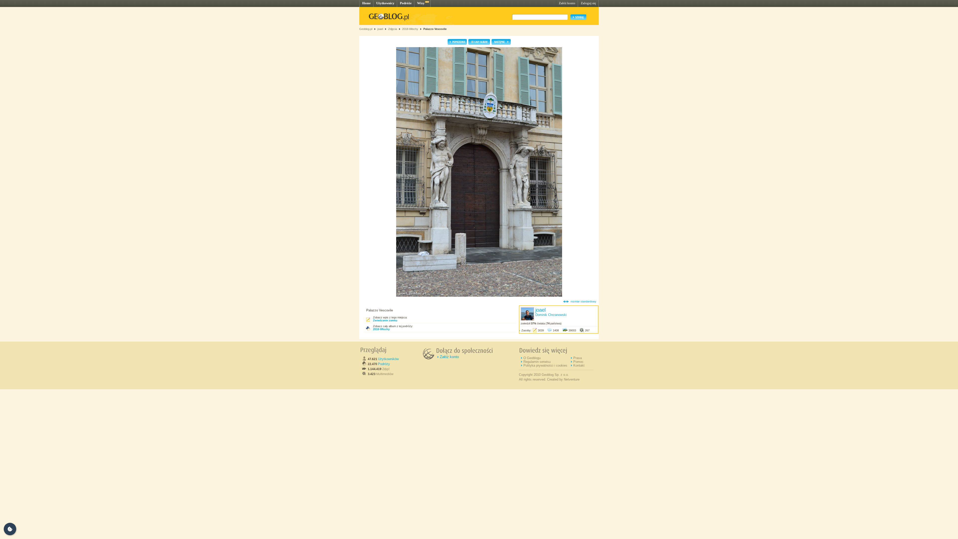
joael (380, 28)
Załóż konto (567, 3)
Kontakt (579, 365)
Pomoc (578, 362)
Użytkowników (388, 359)
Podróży (384, 364)
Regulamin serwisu (537, 362)
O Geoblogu (532, 358)
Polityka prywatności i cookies (545, 365)
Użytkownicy (385, 3)
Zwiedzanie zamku (385, 320)
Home (366, 3)
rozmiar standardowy (583, 301)
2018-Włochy (410, 28)
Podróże (406, 3)
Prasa (577, 358)
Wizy (421, 3)
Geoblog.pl (365, 28)
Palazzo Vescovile (435, 28)
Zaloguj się (588, 3)
